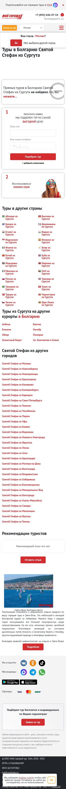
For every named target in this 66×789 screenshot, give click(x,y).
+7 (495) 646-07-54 (46, 15)
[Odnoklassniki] (33, 663)
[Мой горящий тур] (12, 16)
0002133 (56, 786)
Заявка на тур (9, 27)
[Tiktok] (42, 663)
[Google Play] (10, 682)
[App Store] (28, 682)
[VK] (23, 663)
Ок (51, 780)
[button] (11, 217)
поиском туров (21, 186)
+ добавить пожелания (33, 163)
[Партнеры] (30, 692)
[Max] (55, 4)
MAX (49, 4)
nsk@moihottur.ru (10, 772)
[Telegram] (33, 672)
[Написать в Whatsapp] (42, 672)
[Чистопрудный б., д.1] (63, 15)
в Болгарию (29, 316)
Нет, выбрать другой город (39, 43)
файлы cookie (26, 777)
